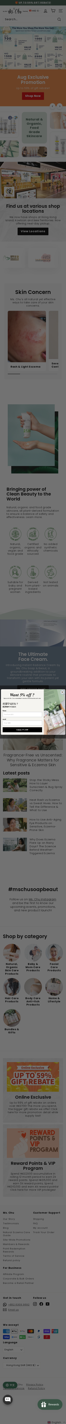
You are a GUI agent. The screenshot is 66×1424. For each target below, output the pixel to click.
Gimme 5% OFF (22, 730)
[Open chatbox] (8, 1400)
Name (4, 710)
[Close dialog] (62, 692)
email (4, 719)
